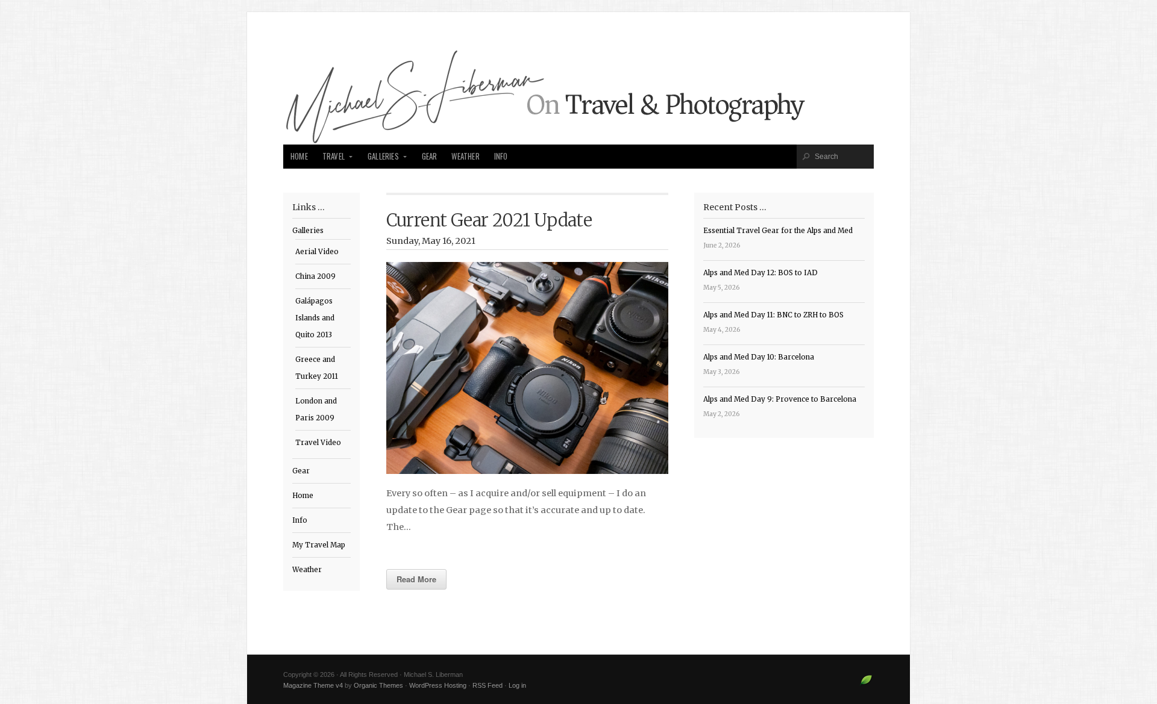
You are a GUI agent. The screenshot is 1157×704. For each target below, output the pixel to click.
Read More (416, 579)
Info (501, 156)
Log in (517, 685)
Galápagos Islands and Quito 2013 (314, 318)
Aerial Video (317, 252)
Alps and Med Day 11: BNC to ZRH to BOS (773, 315)
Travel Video (318, 442)
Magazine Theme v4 (313, 685)
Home (299, 156)
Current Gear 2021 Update (489, 220)
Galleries (383, 156)
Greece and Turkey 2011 (316, 368)
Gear (429, 156)
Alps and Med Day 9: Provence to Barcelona (779, 399)
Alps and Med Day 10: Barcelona (758, 357)
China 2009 (315, 276)
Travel (333, 156)
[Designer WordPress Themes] (866, 685)
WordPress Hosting (437, 685)
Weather (465, 156)
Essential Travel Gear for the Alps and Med (778, 230)
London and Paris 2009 (316, 409)
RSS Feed (487, 685)
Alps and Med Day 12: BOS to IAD (760, 273)
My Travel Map (318, 545)
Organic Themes (378, 685)
